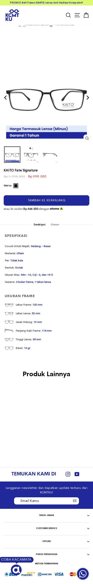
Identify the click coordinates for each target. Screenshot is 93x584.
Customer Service (46, 528)
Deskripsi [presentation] (39, 224)
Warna (7, 185)
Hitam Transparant (16, 186)
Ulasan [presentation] (55, 224)
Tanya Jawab (46, 515)
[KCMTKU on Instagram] (68, 474)
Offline (46, 541)
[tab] (39, 225)
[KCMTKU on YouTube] (77, 474)
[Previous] (5, 97)
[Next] (87, 97)
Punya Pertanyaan (46, 554)
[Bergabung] (74, 500)
